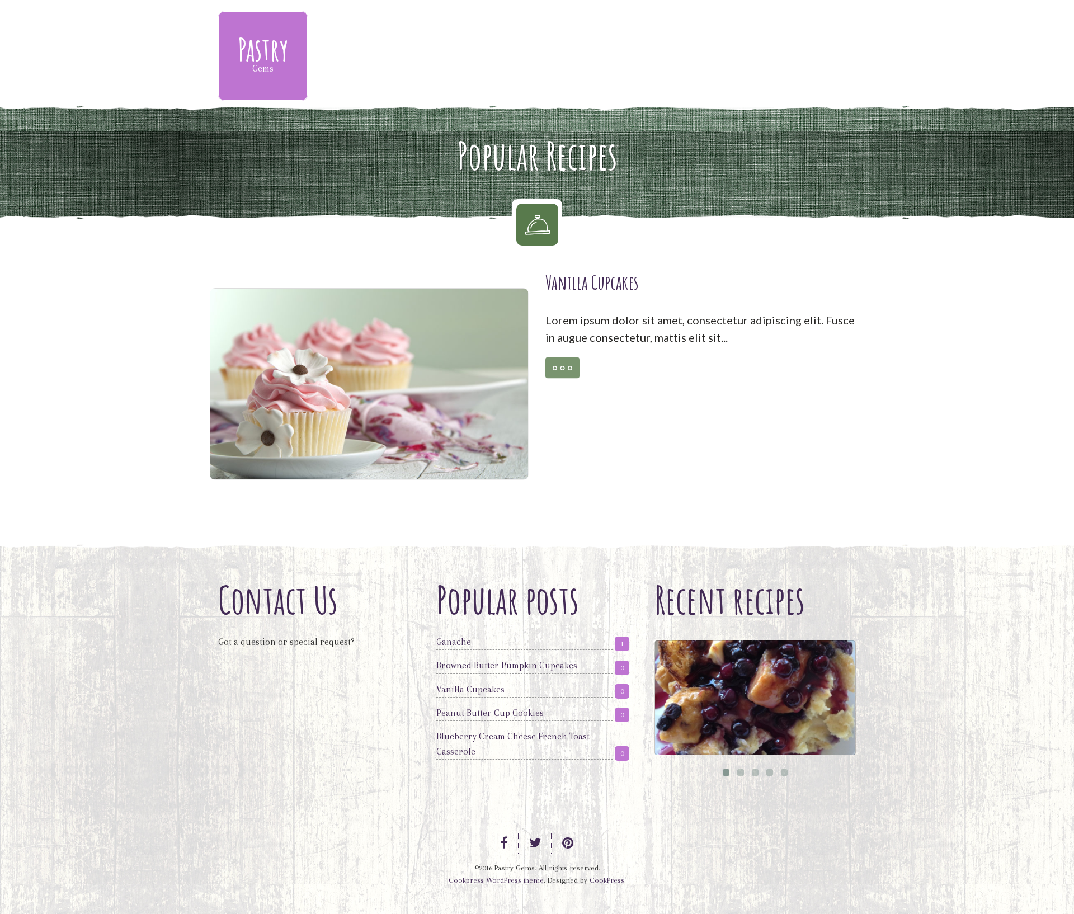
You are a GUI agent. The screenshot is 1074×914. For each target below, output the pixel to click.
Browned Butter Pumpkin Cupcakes (506, 665)
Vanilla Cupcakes (592, 282)
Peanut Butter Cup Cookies (490, 713)
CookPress (607, 880)
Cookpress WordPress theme (496, 880)
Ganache (453, 642)
